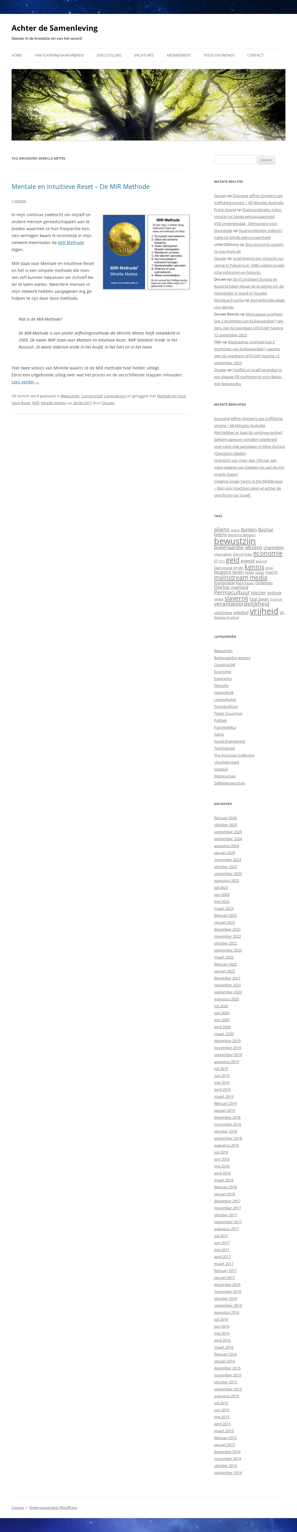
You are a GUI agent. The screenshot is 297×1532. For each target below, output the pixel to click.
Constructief (91, 395)
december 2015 (227, 1368)
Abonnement (179, 55)
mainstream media (240, 577)
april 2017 (222, 1256)
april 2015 (222, 1423)
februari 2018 (225, 1187)
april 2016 (222, 1340)
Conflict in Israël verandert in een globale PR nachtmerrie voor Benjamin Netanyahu (248, 376)
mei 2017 (221, 1249)
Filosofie (221, 685)
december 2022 (227, 929)
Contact (255, 55)
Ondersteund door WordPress (53, 1507)
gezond (261, 561)
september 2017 (228, 1221)
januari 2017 (224, 1277)
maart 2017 (223, 1263)
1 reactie (19, 200)
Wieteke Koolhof (226, 617)
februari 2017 (225, 1270)
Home (17, 55)
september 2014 (228, 1472)
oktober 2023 (225, 866)
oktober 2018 (225, 1131)
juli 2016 (221, 1319)
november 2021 (227, 985)
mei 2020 (221, 1019)
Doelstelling (109, 55)
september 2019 (228, 1054)
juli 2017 (221, 1235)
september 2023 (228, 873)
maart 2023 (223, 908)
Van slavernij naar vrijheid (59, 55)
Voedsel (221, 769)
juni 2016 (221, 1326)
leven (238, 572)
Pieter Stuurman (228, 713)
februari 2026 (225, 817)
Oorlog (221, 587)
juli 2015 (221, 1402)
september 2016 (228, 1305)
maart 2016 (223, 1347)
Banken (249, 529)
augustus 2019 (226, 1061)
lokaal (259, 573)
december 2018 (227, 1117)
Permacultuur (232, 592)
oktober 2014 (225, 1465)
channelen (273, 547)
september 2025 (228, 831)
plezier (258, 592)
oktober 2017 (225, 1214)
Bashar (266, 529)
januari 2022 (224, 971)
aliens (221, 529)
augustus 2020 (226, 999)
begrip (220, 534)
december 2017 (227, 1200)
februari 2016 (225, 1354)
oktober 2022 (225, 943)
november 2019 (227, 1047)
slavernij (236, 598)
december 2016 (227, 1284)
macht (271, 572)
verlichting (223, 612)
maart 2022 (223, 957)
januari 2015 (224, 1444)
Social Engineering (229, 741)
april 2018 (222, 1173)
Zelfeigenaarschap (229, 783)
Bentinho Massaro (242, 535)
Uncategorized (226, 762)
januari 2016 (224, 1361)
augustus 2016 (226, 1312)
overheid (239, 587)
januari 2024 (224, 852)
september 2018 (228, 1138)
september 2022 (228, 950)
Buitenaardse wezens (232, 657)
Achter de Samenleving (55, 28)
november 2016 (227, 1291)
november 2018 (227, 1124)
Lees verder (25, 382)
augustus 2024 (226, 845)
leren (269, 568)
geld (233, 559)
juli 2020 (221, 1005)
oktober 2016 (225, 1298)
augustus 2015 (226, 1396)
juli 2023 (221, 887)
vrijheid (264, 611)
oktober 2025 (225, 824)
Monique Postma (229, 300)
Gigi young (223, 567)
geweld (248, 561)
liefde (249, 572)
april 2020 (222, 1026)
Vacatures (144, 55)
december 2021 (227, 978)
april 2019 (222, 1089)
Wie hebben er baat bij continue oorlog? (248, 432)
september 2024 (228, 838)
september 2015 (228, 1389)
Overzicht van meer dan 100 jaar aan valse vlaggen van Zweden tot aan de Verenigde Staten (249, 467)
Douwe (108, 402)
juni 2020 (221, 1012)
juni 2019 (221, 1075)
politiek (274, 593)
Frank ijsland (225, 209)
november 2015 (227, 1375)
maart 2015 (223, 1430)
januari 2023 (224, 922)
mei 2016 (221, 1333)
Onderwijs (264, 582)
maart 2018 (223, 1180)
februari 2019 (225, 1103)
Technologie (224, 748)
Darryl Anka (242, 554)
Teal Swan (259, 599)
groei (238, 567)
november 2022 (227, 936)
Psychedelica (225, 727)
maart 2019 (223, 1096)
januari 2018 (224, 1194)
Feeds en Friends (219, 55)
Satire (219, 734)
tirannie (276, 599)
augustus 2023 (226, 880)
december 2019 (227, 1040)
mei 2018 (221, 1166)
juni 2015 (221, 1409)
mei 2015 (221, 1416)
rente (218, 599)
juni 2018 (221, 1159)
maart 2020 (223, 1033)
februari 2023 (225, 915)
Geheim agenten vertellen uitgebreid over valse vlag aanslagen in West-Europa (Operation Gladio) (249, 446)
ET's (222, 561)
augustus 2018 (226, 1145)
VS (282, 612)
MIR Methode (71, 242)
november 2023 (227, 859)
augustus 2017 (226, 1228)
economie (267, 552)
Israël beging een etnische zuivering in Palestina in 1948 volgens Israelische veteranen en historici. (249, 265)
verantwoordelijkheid (241, 603)
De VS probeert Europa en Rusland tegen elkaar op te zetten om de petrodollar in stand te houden (249, 286)
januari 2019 (224, 1110)
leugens (222, 572)
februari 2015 (225, 1437)
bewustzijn (235, 540)
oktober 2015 (225, 1382)
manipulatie (224, 582)
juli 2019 (221, 1068)
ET (216, 561)
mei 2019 (221, 1082)
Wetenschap (225, 776)
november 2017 (227, 1207)
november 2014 (227, 1458)
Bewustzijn (70, 395)
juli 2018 (221, 1152)
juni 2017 (221, 1242)
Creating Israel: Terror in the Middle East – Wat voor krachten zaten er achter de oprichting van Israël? (248, 488)
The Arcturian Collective (234, 755)
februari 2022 (225, 964)
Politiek (220, 720)
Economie (222, 671)
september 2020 (228, 992)
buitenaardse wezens (238, 547)
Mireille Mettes (53, 402)
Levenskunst (115, 395)
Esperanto (223, 678)
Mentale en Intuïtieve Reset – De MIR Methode (81, 186)
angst (235, 530)
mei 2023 (221, 901)
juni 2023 (221, 894)
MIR (35, 402)
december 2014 (227, 1451)
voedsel (241, 612)
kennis (254, 566)
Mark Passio (245, 583)
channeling (223, 554)
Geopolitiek (224, 692)
